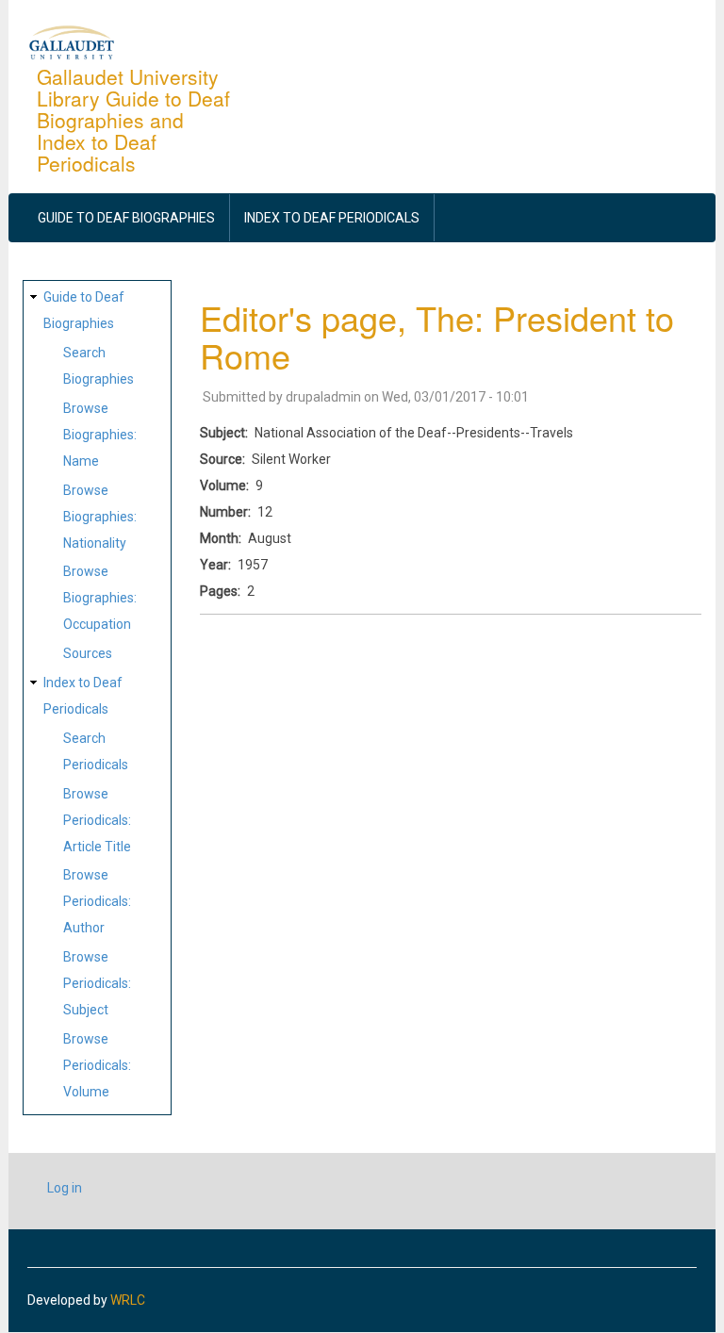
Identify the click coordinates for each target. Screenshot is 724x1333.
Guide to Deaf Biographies (126, 217)
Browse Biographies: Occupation (100, 598)
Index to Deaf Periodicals (332, 217)
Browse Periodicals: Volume (97, 1065)
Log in (64, 1187)
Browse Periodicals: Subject (97, 983)
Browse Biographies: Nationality (100, 517)
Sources (87, 653)
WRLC (127, 1300)
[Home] (71, 41)
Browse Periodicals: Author (97, 901)
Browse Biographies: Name (100, 435)
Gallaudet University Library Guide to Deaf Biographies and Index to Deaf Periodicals (133, 119)
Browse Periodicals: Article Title (97, 820)
